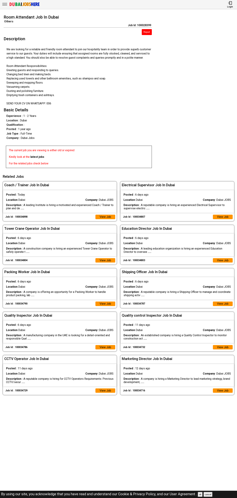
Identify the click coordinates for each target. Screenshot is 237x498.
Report (146, 32)
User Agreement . (183, 494)
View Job (105, 216)
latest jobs (37, 156)
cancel (208, 494)
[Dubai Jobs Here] (24, 5)
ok (200, 494)
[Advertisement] (197, 92)
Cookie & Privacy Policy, (137, 494)
